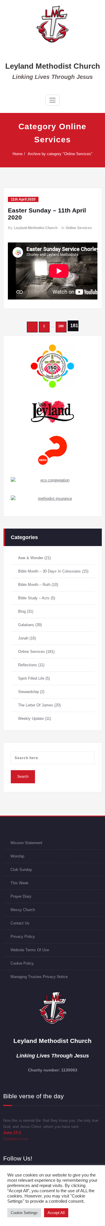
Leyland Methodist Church (52, 66)
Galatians (26, 625)
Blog (22, 611)
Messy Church (22, 910)
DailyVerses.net (15, 1139)
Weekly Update (31, 718)
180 (61, 326)
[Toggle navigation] (53, 100)
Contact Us (19, 923)
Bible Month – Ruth (34, 584)
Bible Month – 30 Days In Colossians (49, 571)
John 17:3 (12, 1133)
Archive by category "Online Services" (60, 154)
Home (17, 154)
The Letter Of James (35, 705)
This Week (19, 883)
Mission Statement (26, 843)
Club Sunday (21, 869)
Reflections (27, 665)
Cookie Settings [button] (24, 1213)
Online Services (79, 228)
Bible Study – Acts (34, 598)
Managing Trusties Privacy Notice (39, 977)
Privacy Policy (22, 936)
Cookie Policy (22, 963)
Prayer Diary (21, 896)
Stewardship (28, 692)
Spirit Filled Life (31, 678)
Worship (17, 856)
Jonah (23, 638)
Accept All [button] (56, 1213)
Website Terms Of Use (29, 950)
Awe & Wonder (30, 558)
